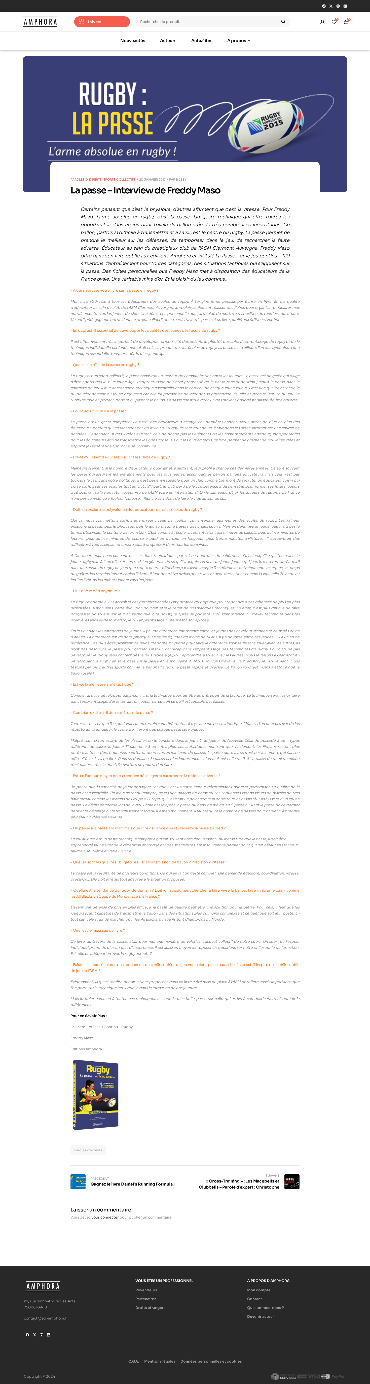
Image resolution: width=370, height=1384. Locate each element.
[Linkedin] (345, 6)
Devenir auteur (260, 1316)
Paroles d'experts (88, 1150)
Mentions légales (159, 1361)
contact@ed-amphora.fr (46, 1318)
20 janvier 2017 (152, 179)
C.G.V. (133, 1361)
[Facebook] (323, 6)
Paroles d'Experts (86, 179)
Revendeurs (146, 1290)
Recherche (283, 21)
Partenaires (145, 1299)
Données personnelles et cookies (211, 1361)
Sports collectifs (119, 179)
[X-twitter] (331, 6)
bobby (181, 179)
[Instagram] (338, 6)
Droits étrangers (150, 1307)
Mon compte (259, 1290)
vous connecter (105, 1217)
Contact (254, 1299)
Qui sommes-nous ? (265, 1307)
